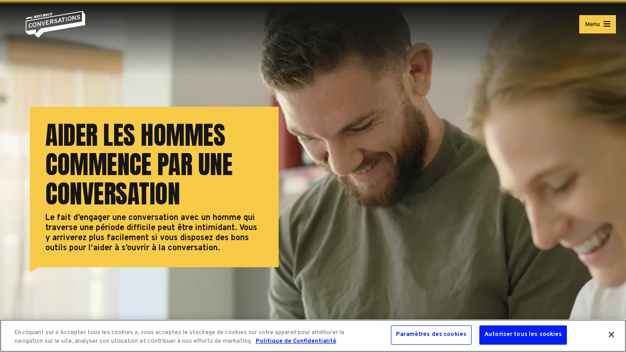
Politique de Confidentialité (296, 342)
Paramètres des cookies (431, 334)
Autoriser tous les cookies (523, 334)
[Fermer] (611, 334)
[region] (313, 335)
